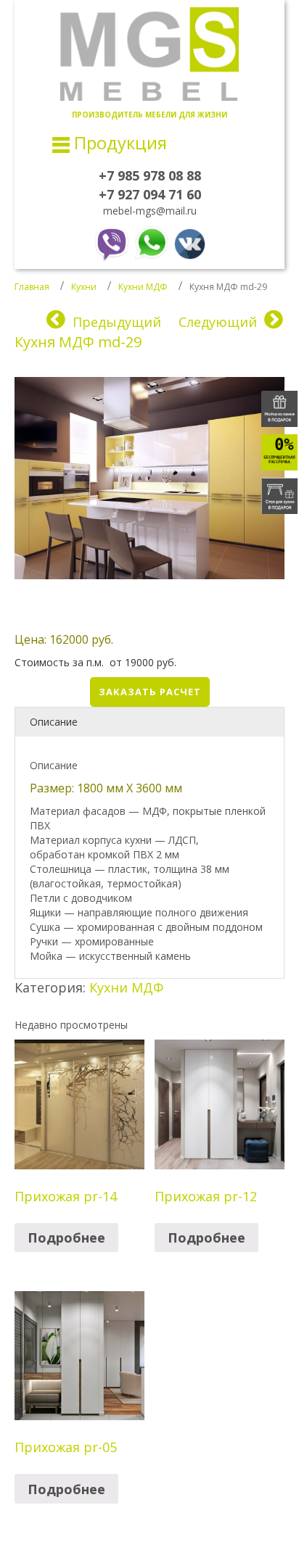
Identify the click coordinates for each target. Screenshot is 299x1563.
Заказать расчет (150, 691)
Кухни (84, 287)
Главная (32, 287)
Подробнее (66, 1237)
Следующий (218, 322)
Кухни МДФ (143, 287)
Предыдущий (117, 322)
